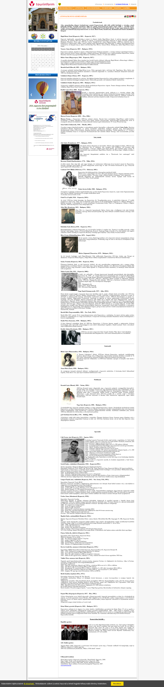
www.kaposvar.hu (66, 665)
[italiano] (135, 17)
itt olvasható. (29, 684)
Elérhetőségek (122, 4)
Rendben (117, 684)
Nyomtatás (109, 4)
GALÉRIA (126, 8)
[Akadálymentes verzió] (59, 5)
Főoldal (98, 4)
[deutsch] (132, 17)
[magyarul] (128, 17)
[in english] (130, 17)
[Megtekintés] (43, 158)
